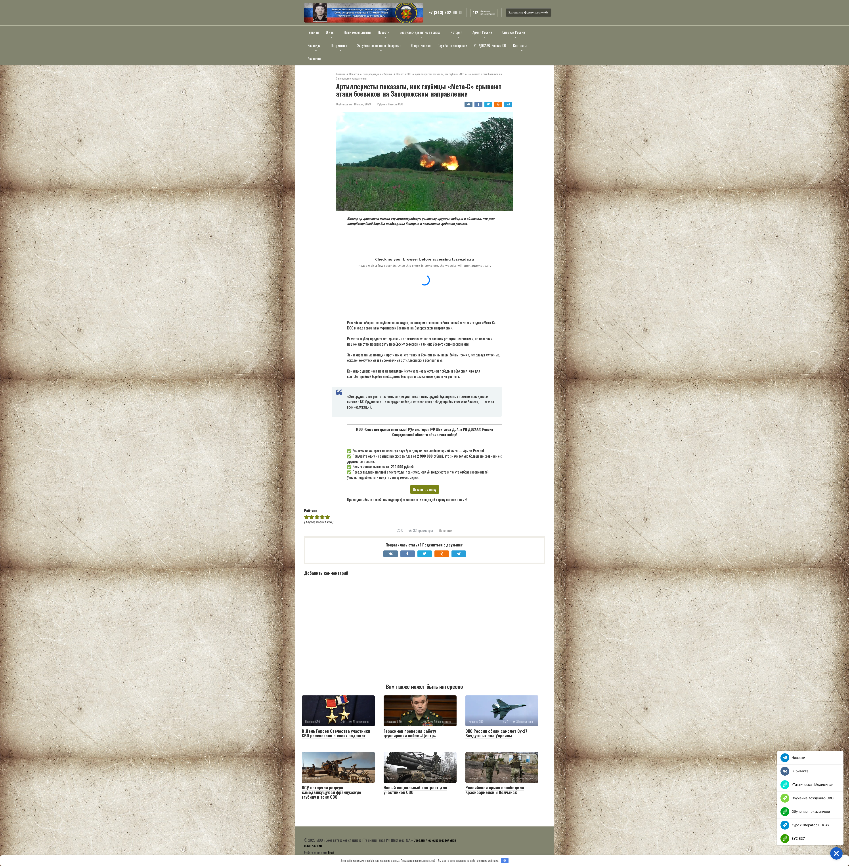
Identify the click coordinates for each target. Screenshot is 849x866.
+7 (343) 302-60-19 (445, 12)
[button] (836, 853)
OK (504, 860)
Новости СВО (395, 104)
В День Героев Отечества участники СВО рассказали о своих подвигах (336, 733)
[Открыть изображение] (363, 13)
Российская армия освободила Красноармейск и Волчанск (494, 789)
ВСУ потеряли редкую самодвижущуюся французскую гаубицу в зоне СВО (331, 792)
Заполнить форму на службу (529, 12)
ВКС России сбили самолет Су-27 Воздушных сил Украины (496, 733)
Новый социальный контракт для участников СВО (415, 789)
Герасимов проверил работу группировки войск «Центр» (410, 733)
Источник (445, 530)
